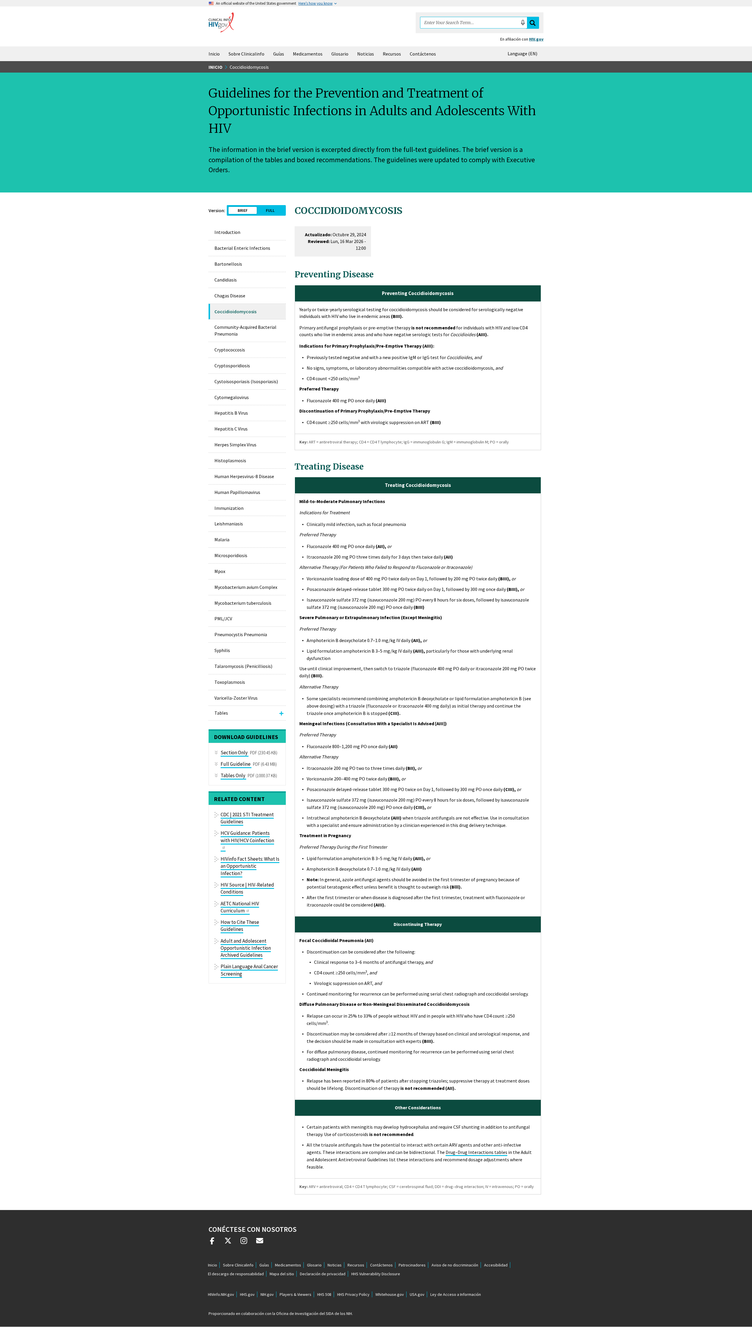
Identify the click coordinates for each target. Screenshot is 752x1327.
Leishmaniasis (228, 524)
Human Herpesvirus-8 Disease (244, 476)
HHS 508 (324, 1294)
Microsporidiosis (230, 555)
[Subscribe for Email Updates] (259, 1243)
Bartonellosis (228, 264)
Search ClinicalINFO (532, 23)
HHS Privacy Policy (353, 1294)
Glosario (339, 54)
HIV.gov (536, 39)
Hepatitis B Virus (231, 413)
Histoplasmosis (230, 460)
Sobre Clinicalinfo (246, 54)
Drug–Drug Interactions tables (476, 1152)
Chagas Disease (229, 296)
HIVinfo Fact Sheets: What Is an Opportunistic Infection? (250, 866)
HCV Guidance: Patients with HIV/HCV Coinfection (247, 836)
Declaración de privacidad (322, 1273)
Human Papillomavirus (237, 492)
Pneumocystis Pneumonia (240, 634)
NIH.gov (267, 1294)
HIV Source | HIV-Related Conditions (247, 888)
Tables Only (233, 775)
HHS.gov (247, 1294)
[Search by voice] (522, 23)
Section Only (234, 752)
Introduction (227, 232)
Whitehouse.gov (389, 1294)
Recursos (392, 54)
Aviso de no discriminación (455, 1265)
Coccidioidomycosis (235, 311)
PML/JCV (223, 618)
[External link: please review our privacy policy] (212, 1243)
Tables (221, 713)
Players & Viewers (295, 1294)
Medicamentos (308, 54)
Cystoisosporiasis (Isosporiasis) (246, 381)
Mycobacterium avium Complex (245, 587)
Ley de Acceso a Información (455, 1294)
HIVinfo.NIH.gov (221, 1294)
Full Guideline (236, 764)
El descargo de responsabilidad (236, 1273)
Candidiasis (225, 280)
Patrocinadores (412, 1265)
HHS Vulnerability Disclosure (375, 1273)
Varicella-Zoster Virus (236, 698)
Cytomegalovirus (231, 397)
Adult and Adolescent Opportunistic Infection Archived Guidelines (246, 948)
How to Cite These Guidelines (240, 925)
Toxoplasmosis (229, 682)
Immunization (229, 508)
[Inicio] (221, 22)
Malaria (221, 539)
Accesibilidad (496, 1265)
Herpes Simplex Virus (235, 445)
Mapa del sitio (282, 1273)
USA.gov (417, 1294)
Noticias (365, 54)
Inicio (214, 54)
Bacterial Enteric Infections (242, 248)
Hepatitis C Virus (231, 429)
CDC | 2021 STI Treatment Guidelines (247, 818)
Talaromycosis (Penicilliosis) (243, 666)
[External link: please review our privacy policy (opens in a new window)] (227, 1243)
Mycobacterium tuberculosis (242, 603)
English (523, 53)
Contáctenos (423, 54)
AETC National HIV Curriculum (240, 907)
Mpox (219, 571)
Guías (278, 54)
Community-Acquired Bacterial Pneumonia (245, 330)
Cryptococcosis (229, 350)
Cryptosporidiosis (232, 365)
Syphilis (222, 650)
